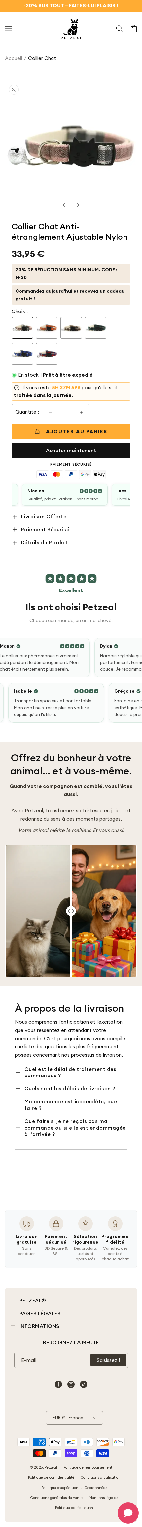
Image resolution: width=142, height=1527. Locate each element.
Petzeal (51, 1467)
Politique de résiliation (74, 1507)
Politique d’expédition (59, 1487)
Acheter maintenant (71, 450)
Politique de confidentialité (51, 1477)
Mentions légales (103, 1497)
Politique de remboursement (87, 1467)
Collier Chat (42, 58)
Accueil (13, 58)
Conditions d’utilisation (101, 1477)
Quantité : (27, 412)
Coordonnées (96, 1487)
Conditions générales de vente (56, 1497)
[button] (8, 28)
